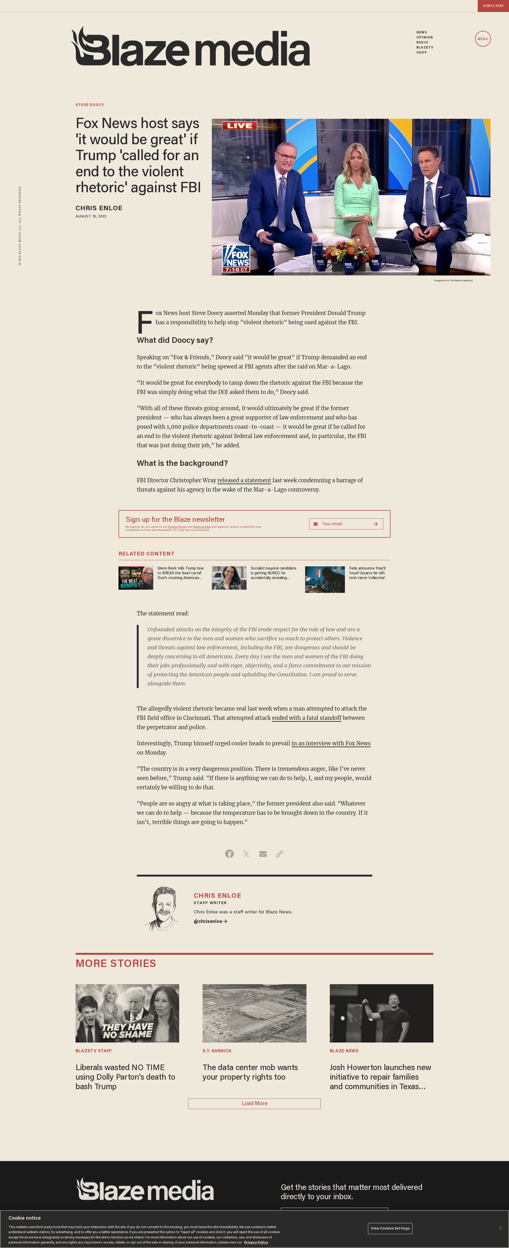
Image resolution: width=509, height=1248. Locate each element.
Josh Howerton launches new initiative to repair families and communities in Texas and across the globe (381, 1078)
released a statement (244, 480)
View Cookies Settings (390, 1228)
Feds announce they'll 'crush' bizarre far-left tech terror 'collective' (367, 573)
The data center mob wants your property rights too (250, 1073)
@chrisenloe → (210, 921)
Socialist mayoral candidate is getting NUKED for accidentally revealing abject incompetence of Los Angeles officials (273, 574)
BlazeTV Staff (94, 1051)
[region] (254, 1229)
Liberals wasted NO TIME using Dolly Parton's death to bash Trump (125, 1077)
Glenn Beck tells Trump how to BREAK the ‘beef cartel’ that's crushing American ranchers (180, 574)
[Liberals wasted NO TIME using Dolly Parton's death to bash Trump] (127, 1013)
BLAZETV (424, 47)
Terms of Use (201, 527)
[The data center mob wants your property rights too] (254, 1013)
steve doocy (90, 105)
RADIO (422, 42)
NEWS (421, 32)
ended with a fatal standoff (306, 718)
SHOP (421, 52)
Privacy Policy (177, 527)
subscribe (493, 6)
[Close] (500, 1228)
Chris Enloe (99, 208)
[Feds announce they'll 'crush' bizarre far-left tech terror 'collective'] (325, 579)
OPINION (424, 37)
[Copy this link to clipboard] (279, 853)
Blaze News (344, 1051)
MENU (483, 39)
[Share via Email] (262, 853)
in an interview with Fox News (331, 743)
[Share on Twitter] (246, 853)
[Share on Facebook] (229, 853)
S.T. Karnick (217, 1051)
